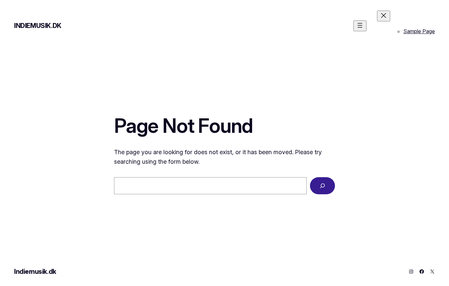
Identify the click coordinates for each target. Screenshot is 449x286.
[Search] (322, 185)
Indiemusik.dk (37, 26)
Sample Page (419, 31)
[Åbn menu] (359, 25)
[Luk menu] (383, 16)
